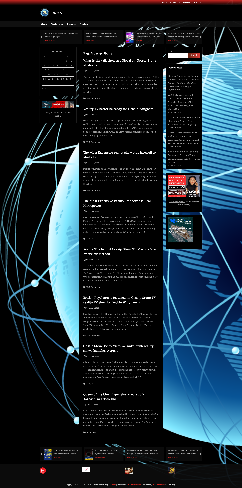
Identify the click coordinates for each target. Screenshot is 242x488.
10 (44, 69)
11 (49, 69)
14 (62, 69)
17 (44, 74)
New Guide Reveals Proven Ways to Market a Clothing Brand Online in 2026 (184, 35)
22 (67, 74)
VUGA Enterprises (177, 201)
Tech (88, 98)
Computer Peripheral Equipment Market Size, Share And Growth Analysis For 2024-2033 (183, 452)
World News (175, 2)
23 (71, 74)
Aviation (197, 2)
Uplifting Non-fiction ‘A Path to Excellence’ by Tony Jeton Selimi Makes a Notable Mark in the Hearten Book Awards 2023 (149, 35)
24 (44, 78)
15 (67, 69)
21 (62, 74)
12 (53, 69)
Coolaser (112, 485)
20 (58, 74)
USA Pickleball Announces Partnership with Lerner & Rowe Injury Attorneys (66, 452)
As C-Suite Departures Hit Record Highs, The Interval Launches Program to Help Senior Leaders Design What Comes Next (181, 101)
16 (71, 69)
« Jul (44, 88)
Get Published (159, 485)
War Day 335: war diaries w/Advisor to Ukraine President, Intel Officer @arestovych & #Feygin (106, 452)
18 (49, 74)
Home (164, 2)
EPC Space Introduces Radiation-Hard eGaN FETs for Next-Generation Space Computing (184, 121)
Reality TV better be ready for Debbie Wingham (118, 109)
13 (58, 69)
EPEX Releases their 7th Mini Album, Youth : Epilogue (62, 35)
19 (53, 74)
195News (56, 12)
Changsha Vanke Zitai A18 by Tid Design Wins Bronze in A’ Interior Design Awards (142, 452)
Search (171, 51)
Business (187, 2)
